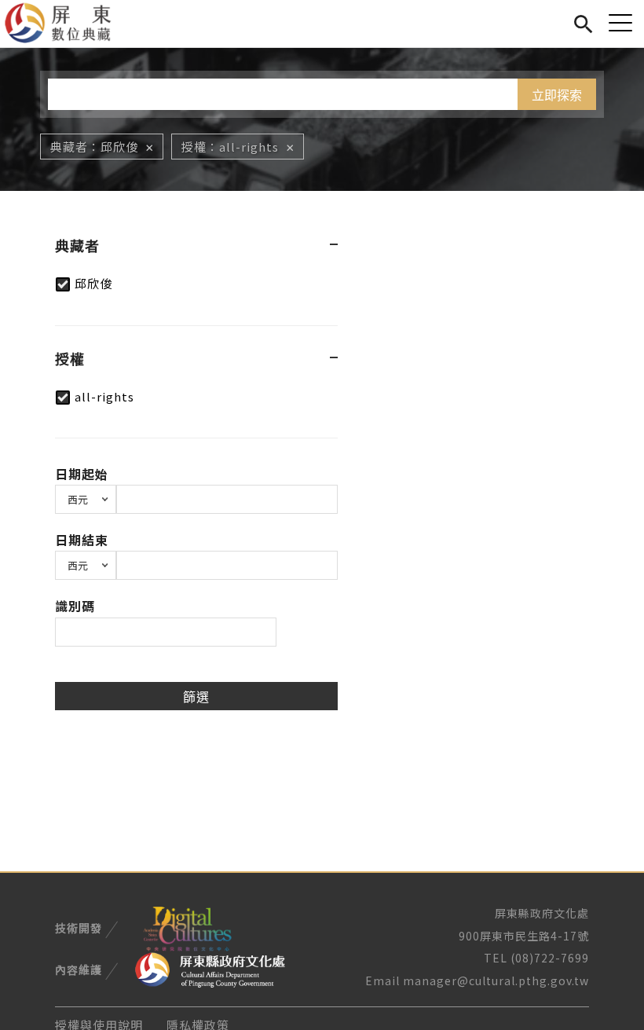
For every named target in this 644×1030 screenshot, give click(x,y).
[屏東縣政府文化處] (210, 969)
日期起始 (81, 473)
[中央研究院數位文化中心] (187, 926)
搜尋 (583, 21)
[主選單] (620, 22)
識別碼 (75, 605)
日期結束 (81, 539)
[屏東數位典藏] (67, 23)
